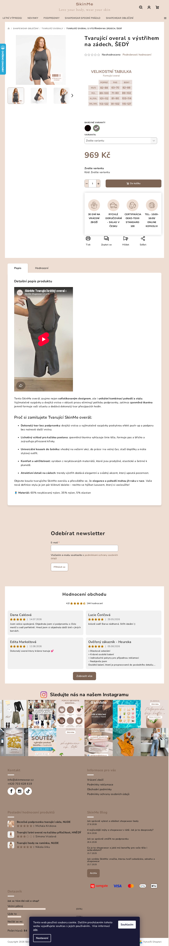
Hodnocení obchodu (84, 594)
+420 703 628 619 (20, 784)
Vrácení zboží (95, 780)
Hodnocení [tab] (42, 268)
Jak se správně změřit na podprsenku (108, 839)
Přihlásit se (59, 567)
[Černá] (87, 128)
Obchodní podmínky (99, 789)
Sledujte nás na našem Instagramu (89, 694)
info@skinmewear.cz (21, 780)
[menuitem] (12, 18)
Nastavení (42, 938)
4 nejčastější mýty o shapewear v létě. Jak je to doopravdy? (120, 830)
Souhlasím (127, 924)
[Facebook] (11, 791)
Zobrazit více (84, 676)
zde (35, 930)
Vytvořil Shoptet (152, 941)
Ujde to (12, 914)
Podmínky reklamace (100, 784)
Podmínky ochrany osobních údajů (108, 794)
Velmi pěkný (15, 906)
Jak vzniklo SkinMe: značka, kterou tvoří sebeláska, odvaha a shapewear (121, 860)
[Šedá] (96, 128)
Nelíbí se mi (15, 921)
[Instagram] (19, 791)
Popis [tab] (17, 268)
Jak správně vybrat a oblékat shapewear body (112, 821)
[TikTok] (28, 791)
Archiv (93, 873)
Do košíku (135, 183)
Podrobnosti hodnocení (137, 54)
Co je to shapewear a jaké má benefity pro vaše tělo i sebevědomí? (117, 849)
